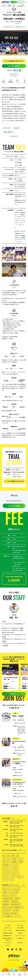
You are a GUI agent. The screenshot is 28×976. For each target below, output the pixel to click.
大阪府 (11, 835)
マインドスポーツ (6, 877)
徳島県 (17, 840)
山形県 (14, 823)
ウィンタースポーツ (14, 864)
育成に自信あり (14, 913)
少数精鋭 (4, 892)
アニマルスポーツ (6, 874)
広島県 (14, 839)
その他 (11, 880)
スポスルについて (8, 928)
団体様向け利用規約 (7, 933)
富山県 (21, 829)
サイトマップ (7, 945)
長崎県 (17, 844)
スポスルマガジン (8, 942)
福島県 (17, 823)
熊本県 (21, 844)
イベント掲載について (20, 938)
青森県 (14, 821)
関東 (7, 21)
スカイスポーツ (15, 868)
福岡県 (11, 844)
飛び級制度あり (6, 901)
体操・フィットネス (6, 861)
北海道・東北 (5, 821)
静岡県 (14, 833)
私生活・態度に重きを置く (7, 898)
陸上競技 (14, 858)
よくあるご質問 (20, 928)
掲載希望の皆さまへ (7, 935)
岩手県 (17, 821)
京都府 (17, 835)
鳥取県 (17, 839)
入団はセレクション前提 (7, 907)
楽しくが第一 (16, 128)
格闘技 (16, 156)
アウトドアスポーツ (6, 871)
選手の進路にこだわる (18, 907)
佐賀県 (14, 844)
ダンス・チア (21, 858)
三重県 (21, 833)
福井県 (14, 830)
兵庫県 (14, 835)
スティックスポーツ (15, 874)
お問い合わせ (20, 942)
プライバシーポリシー (7, 930)
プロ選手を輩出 (14, 901)
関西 (7, 835)
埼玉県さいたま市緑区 (17, 769)
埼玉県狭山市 (21, 720)
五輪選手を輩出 (6, 904)
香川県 (14, 840)
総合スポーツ (20, 877)
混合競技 (20, 861)
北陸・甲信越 (5, 829)
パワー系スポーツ (6, 868)
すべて (24, 850)
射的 (17, 855)
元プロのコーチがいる (7, 889)
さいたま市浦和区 (18, 181)
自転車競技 (14, 861)
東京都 (11, 825)
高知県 (11, 842)
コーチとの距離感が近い (7, 916)
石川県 (11, 830)
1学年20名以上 (16, 889)
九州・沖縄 (6, 844)
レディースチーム (18, 916)
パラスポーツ (5, 880)
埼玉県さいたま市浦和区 (16, 21)
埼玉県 (20, 179)
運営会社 (20, 933)
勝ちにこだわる (7, 128)
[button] (12, 57)
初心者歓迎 (16, 910)
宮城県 (21, 821)
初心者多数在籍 (6, 913)
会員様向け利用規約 (20, 930)
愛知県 (17, 833)
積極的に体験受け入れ (8, 132)
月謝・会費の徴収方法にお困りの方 (7, 939)
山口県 (11, 840)
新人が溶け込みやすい (7, 910)
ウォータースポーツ (6, 858)
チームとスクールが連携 (13, 892)
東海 (7, 833)
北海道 (11, 821)
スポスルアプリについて (20, 935)
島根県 (21, 839)
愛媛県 (21, 840)
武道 (8, 855)
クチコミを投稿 (15, 66)
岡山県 (11, 839)
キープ (14, 75)
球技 (4, 855)
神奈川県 (14, 825)
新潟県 (17, 829)
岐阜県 (11, 833)
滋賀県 (21, 835)
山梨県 (11, 829)
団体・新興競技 (6, 864)
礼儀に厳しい (17, 898)
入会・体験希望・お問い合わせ (14, 61)
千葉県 (22, 825)
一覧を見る (12, 694)
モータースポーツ (15, 871)
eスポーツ (14, 877)
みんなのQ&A (20, 925)
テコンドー (22, 156)
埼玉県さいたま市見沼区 (18, 790)
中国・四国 (6, 839)
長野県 (14, 829)
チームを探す (8, 925)
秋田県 (11, 823)
